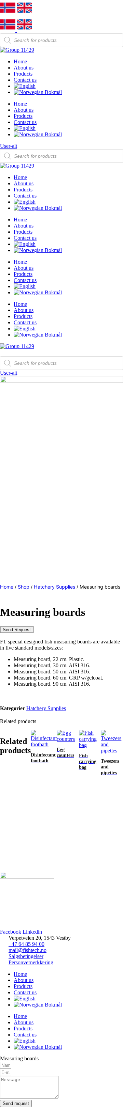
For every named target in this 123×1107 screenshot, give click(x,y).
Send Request (17, 629)
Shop (23, 587)
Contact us (25, 80)
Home (20, 61)
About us (23, 68)
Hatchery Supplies (54, 587)
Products (23, 74)
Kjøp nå (39, 852)
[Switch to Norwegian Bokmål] (68, 92)
